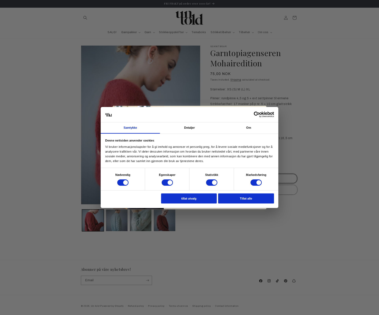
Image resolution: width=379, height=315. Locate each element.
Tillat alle (246, 198)
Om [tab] (248, 127)
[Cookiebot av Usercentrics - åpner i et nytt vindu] (256, 114)
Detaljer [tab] (189, 127)
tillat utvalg (188, 198)
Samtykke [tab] (130, 127)
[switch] (167, 182)
